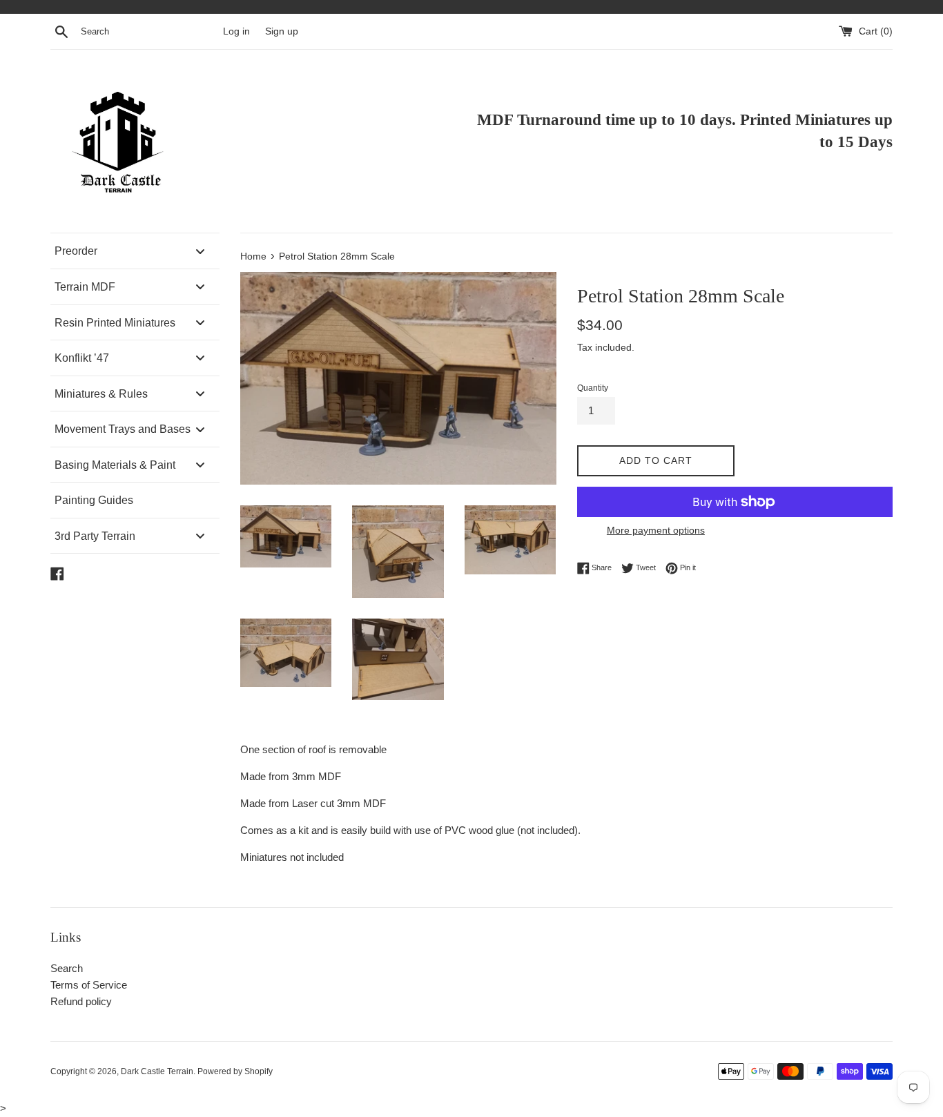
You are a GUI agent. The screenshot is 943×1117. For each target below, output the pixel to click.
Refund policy (81, 1001)
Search (66, 968)
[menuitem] (135, 251)
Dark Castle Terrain (157, 1071)
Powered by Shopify (235, 1071)
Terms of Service (88, 985)
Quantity (592, 388)
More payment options (656, 530)
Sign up (281, 31)
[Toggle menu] (200, 251)
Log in (236, 31)
